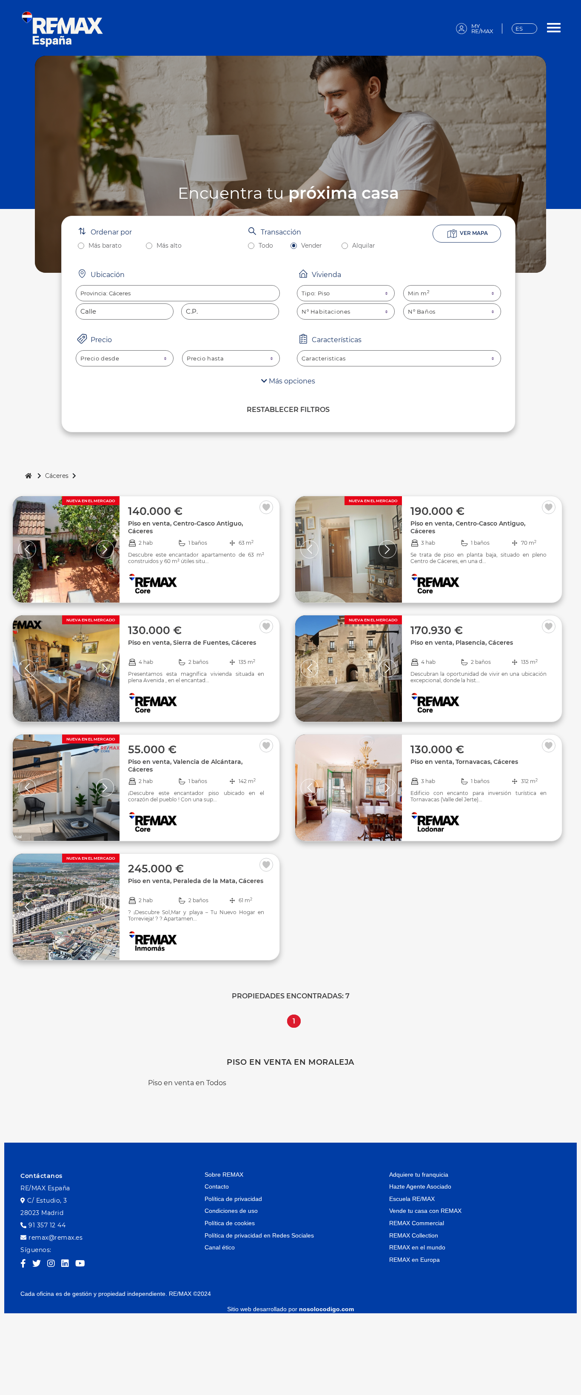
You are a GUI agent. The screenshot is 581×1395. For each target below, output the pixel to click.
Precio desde (99, 358)
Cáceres (56, 476)
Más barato (105, 246)
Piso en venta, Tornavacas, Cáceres (464, 762)
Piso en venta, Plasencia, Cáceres (461, 642)
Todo (266, 246)
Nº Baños (422, 311)
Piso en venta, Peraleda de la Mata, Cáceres (195, 881)
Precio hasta (205, 358)
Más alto (169, 246)
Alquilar (363, 246)
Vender (311, 246)
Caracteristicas (324, 358)
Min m (419, 293)
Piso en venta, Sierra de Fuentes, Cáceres (192, 642)
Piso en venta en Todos (187, 1083)
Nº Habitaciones (326, 311)
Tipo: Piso (316, 293)
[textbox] (178, 293)
